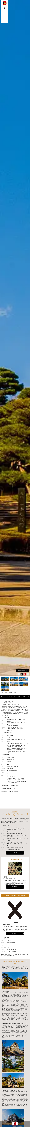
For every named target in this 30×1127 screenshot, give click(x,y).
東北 (6, 692)
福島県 (10, 692)
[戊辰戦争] (15, 868)
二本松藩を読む (14, 933)
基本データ (3, 696)
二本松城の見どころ (25, 696)
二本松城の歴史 (10, 696)
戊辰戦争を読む (14, 886)
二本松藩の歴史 (17, 696)
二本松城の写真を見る (22, 670)
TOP (2, 692)
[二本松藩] (15, 910)
